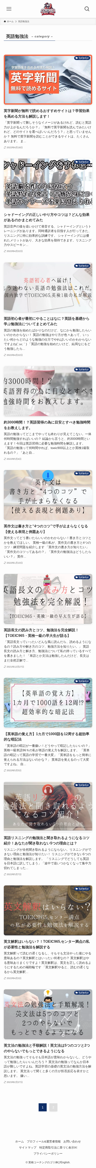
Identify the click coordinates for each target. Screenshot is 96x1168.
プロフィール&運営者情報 (44, 1141)
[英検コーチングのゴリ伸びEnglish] (48, 9)
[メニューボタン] (9, 9)
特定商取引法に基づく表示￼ (58, 1147)
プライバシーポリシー (48, 1153)
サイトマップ (27, 1147)
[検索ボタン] (87, 9)
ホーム (19, 1141)
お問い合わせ (72, 1141)
